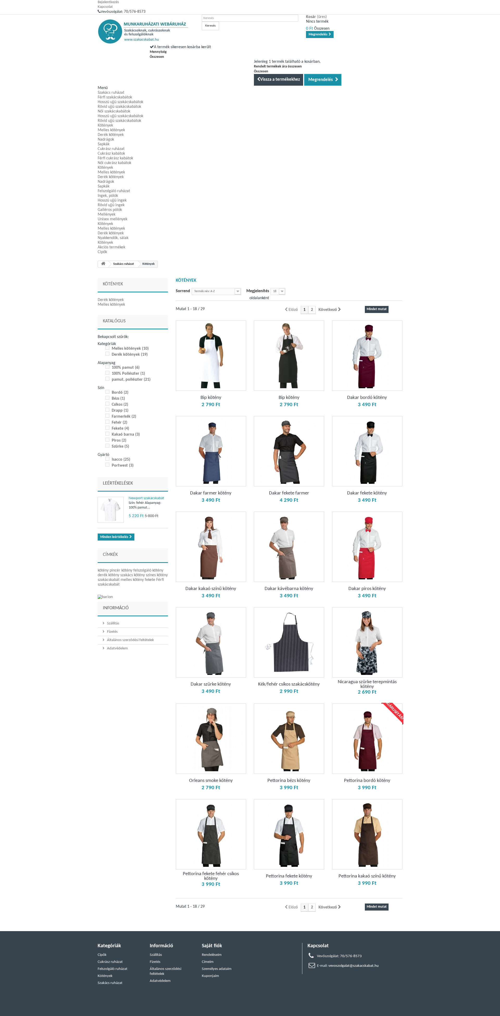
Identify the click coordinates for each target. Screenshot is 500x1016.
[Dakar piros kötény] (367, 546)
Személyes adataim (217, 969)
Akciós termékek (111, 247)
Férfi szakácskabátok (115, 97)
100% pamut (126, 368)
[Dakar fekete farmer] (289, 451)
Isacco (121, 459)
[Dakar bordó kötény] (367, 355)
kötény (104, 570)
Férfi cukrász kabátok (115, 158)
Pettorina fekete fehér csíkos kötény (211, 876)
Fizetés (112, 632)
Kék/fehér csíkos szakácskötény (289, 684)
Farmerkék (124, 417)
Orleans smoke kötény (211, 781)
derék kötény (109, 575)
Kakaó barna (126, 434)
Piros (119, 440)
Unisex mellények (112, 219)
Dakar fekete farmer (289, 493)
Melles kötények (111, 130)
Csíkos (120, 405)
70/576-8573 (135, 12)
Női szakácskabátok (114, 111)
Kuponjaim (210, 976)
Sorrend (183, 291)
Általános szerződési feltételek (130, 640)
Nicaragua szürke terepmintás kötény (367, 684)
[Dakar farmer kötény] (210, 451)
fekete (150, 580)
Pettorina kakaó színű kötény (367, 876)
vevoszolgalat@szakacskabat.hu (353, 966)
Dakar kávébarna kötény (289, 589)
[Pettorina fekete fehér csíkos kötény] (210, 834)
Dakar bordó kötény (367, 398)
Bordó (120, 393)
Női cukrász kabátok (114, 163)
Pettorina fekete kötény (289, 876)
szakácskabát (109, 580)
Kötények (105, 125)
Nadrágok (106, 139)
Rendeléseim (212, 955)
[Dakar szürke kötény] (210, 642)
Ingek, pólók (108, 196)
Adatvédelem (117, 648)
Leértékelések (118, 483)
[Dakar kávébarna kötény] (289, 546)
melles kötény (133, 580)
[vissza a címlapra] (103, 264)
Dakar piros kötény (367, 589)
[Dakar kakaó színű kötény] (210, 546)
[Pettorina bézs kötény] (289, 738)
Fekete (120, 429)
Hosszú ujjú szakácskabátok (120, 102)
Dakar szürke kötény (211, 684)
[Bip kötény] (210, 355)
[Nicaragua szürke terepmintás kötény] (367, 642)
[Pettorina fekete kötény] (289, 834)
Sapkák (103, 144)
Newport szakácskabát (146, 498)
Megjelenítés (257, 291)
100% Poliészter (128, 374)
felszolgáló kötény (148, 570)
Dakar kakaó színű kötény (210, 589)
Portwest (123, 465)
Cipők (102, 252)
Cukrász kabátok (111, 154)
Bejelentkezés (108, 2)
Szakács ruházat (111, 93)
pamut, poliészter (131, 380)
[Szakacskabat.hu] (146, 31)
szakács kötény (133, 575)
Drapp (120, 411)
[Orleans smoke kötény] (210, 738)
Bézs (118, 399)
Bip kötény (211, 398)
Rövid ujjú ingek (111, 205)
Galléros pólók (110, 210)
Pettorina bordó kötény (367, 781)
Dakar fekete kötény (367, 493)
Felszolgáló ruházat (114, 191)
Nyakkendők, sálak (113, 238)
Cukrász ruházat (111, 149)
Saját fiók (212, 946)
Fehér (119, 423)
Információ (116, 608)
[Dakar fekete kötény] (367, 451)
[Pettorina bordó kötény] (367, 738)
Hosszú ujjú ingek (112, 200)
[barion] (133, 597)
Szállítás (112, 623)
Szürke (120, 446)
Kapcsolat (105, 7)
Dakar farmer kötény (211, 493)
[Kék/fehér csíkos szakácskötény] (289, 642)
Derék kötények (111, 135)
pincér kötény (121, 570)
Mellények (106, 214)
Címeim (208, 962)
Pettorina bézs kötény (288, 781)
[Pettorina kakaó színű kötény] (367, 834)
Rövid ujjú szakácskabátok (119, 107)
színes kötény (157, 575)
